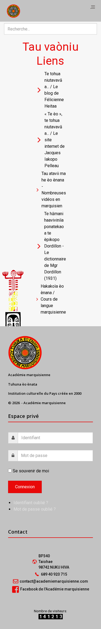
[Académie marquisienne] (13, 10)
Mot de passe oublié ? (34, 509)
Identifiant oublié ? (30, 502)
